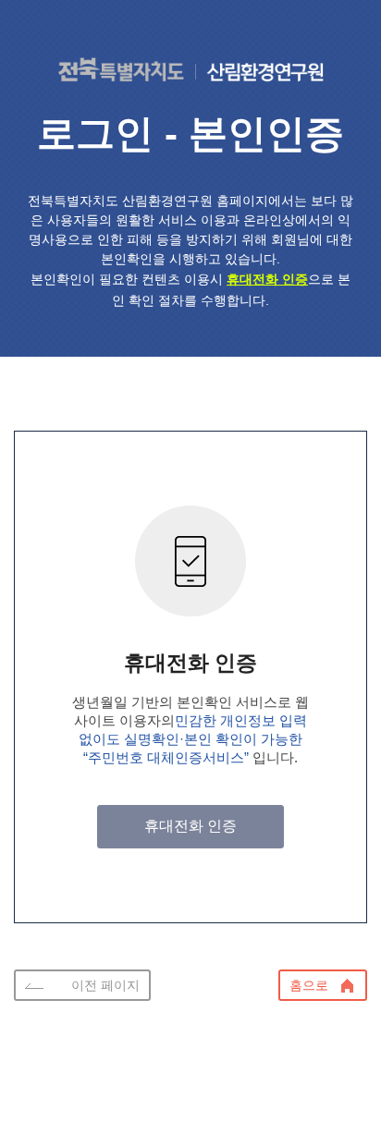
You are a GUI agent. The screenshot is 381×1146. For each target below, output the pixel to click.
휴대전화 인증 (190, 826)
